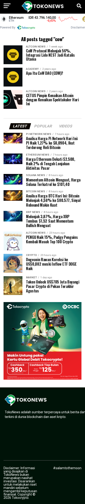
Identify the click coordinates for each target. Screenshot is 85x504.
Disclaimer (78, 27)
